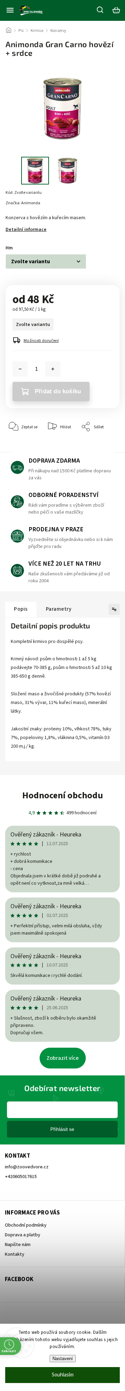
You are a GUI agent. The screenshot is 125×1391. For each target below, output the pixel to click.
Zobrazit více (63, 1058)
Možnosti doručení (41, 340)
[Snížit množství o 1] (20, 369)
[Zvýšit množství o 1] (52, 369)
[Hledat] (100, 9)
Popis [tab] (21, 609)
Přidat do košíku (58, 391)
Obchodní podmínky (26, 1225)
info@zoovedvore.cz (27, 1167)
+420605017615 (21, 1176)
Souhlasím (63, 1375)
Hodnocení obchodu (62, 795)
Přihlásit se (62, 1129)
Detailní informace (26, 229)
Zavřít (103, 448)
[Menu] (10, 10)
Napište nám (18, 1244)
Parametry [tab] (59, 609)
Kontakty (14, 1254)
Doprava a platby (22, 1234)
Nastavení (62, 1358)
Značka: (23, 203)
